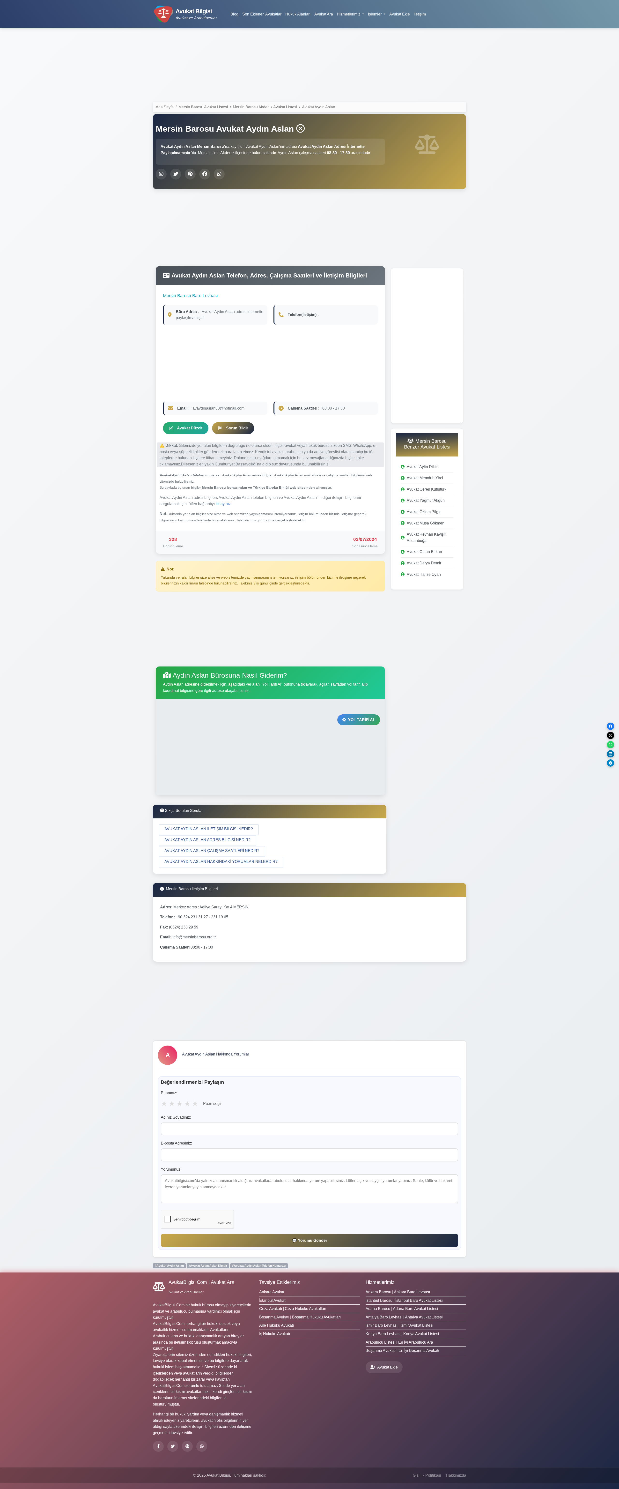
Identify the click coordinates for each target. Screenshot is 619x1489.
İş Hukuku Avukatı (274, 1334)
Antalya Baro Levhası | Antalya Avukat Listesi (404, 1317)
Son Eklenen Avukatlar (261, 14)
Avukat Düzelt (189, 428)
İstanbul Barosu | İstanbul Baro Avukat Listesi (404, 1300)
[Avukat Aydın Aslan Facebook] (204, 174)
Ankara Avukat (271, 1292)
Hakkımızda (456, 1475)
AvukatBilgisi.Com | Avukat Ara (201, 1282)
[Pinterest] (187, 1446)
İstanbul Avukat (272, 1300)
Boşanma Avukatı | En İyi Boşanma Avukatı (402, 1350)
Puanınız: (169, 1093)
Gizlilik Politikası (427, 1475)
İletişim (420, 14)
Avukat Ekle (399, 14)
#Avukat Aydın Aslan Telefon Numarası (259, 1265)
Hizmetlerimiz (380, 1282)
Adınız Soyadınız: (176, 1117)
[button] (209, 829)
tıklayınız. (224, 504)
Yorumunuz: (171, 1169)
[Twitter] (172, 1446)
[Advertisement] (309, 66)
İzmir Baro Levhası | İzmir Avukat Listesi (399, 1325)
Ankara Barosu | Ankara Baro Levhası (398, 1292)
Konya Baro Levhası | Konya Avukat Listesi (402, 1334)
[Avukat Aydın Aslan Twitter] (175, 174)
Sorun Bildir (237, 428)
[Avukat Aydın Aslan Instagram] (161, 174)
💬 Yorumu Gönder (309, 1240)
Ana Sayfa (165, 107)
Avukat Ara (323, 14)
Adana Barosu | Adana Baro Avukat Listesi (402, 1309)
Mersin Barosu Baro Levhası (190, 295)
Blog (234, 14)
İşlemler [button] (375, 14)
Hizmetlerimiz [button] (349, 14)
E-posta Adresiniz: (176, 1143)
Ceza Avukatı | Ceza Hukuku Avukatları (292, 1309)
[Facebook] (158, 1446)
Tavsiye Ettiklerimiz (279, 1282)
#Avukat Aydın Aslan (169, 1265)
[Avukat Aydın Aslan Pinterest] (190, 174)
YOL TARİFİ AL (361, 720)
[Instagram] (201, 1446)
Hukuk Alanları (297, 14)
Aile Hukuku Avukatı (276, 1325)
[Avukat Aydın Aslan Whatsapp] (219, 174)
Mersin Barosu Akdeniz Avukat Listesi (265, 107)
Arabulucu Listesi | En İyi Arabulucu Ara (399, 1342)
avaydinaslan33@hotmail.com (218, 408)
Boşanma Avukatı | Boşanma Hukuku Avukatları (300, 1317)
